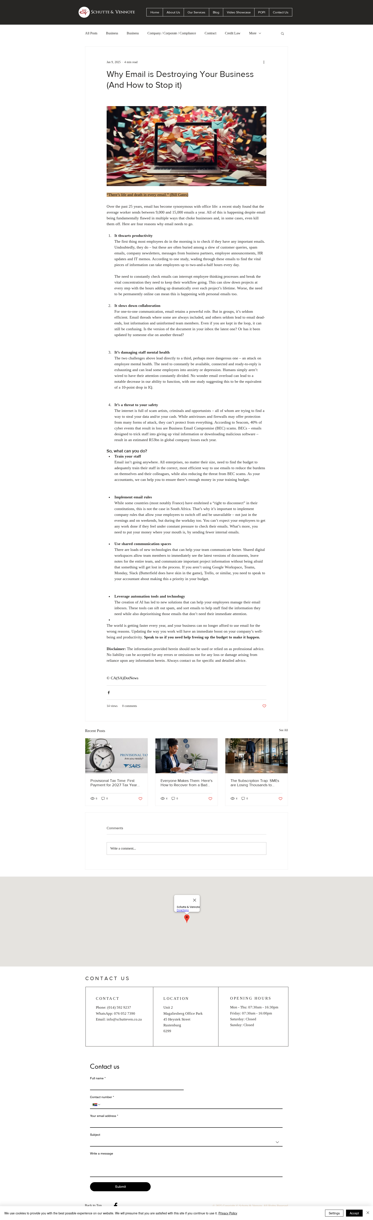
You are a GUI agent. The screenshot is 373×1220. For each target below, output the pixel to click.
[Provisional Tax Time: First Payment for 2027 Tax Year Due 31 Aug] (116, 755)
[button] (282, 33)
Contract (210, 33)
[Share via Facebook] (109, 693)
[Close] (367, 1213)
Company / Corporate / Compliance (171, 33)
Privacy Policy (227, 1213)
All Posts (91, 33)
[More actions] (263, 62)
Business (112, 33)
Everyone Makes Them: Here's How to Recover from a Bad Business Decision (186, 782)
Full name (98, 1078)
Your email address (104, 1116)
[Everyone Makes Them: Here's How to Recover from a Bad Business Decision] (186, 755)
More (252, 33)
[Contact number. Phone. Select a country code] (97, 1104)
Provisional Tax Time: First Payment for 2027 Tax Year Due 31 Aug (113, 782)
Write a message (101, 1153)
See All (283, 730)
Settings (334, 1213)
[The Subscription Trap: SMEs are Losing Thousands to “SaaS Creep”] (256, 755)
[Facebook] (115, 1206)
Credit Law (232, 33)
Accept (354, 1213)
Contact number (102, 1097)
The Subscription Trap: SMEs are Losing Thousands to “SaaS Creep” (255, 782)
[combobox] (186, 1142)
